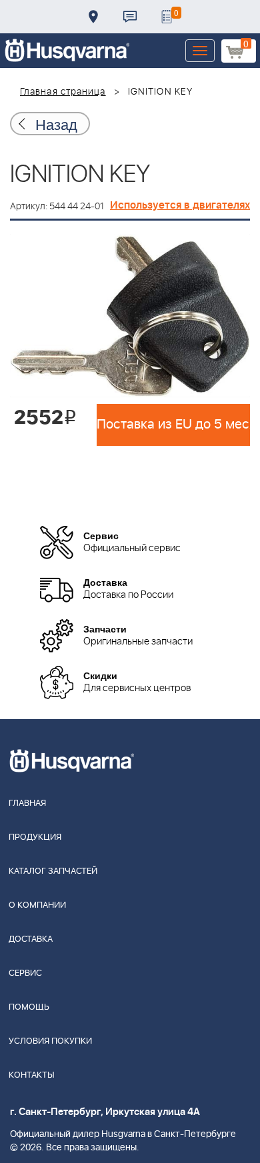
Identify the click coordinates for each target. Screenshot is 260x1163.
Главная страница (63, 92)
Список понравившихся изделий (166, 16)
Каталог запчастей (53, 871)
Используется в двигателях (180, 205)
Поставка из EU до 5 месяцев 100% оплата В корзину (173, 425)
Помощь (29, 1007)
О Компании (37, 905)
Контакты (130, 16)
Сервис (25, 973)
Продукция (35, 837)
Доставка (93, 16)
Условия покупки (50, 1041)
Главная (27, 803)
